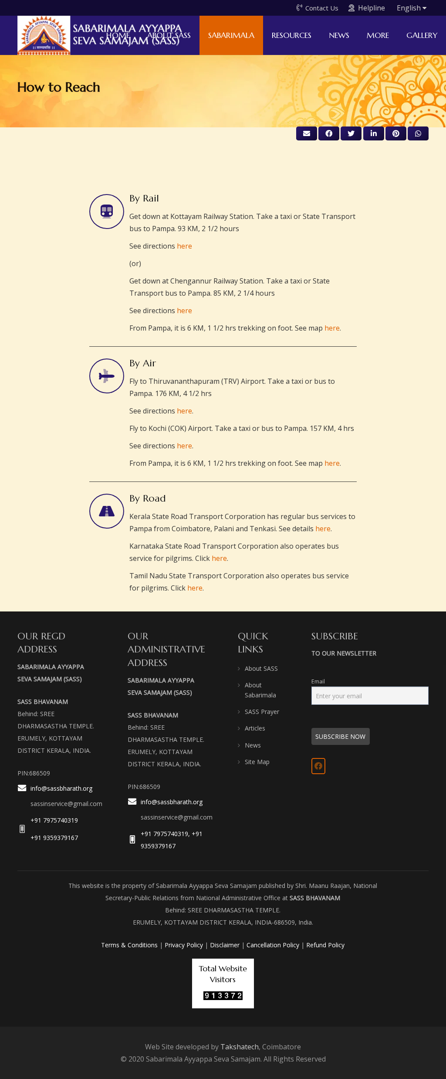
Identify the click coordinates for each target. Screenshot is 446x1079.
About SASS (261, 668)
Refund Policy (325, 945)
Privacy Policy (184, 945)
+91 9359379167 (54, 837)
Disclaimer (225, 945)
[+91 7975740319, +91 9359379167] (134, 840)
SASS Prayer (262, 711)
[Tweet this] (351, 133)
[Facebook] (318, 766)
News (253, 745)
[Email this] (306, 133)
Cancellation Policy (273, 945)
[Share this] (328, 133)
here (184, 246)
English (409, 8)
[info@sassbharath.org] (23, 797)
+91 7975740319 (54, 820)
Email (318, 681)
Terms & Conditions (129, 945)
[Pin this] (395, 133)
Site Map (257, 762)
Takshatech (239, 1047)
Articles (255, 728)
